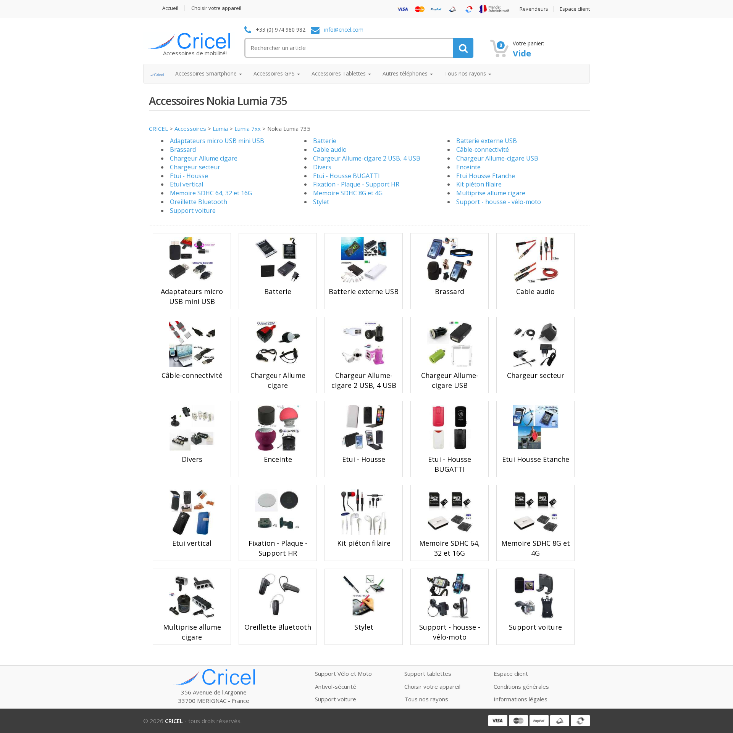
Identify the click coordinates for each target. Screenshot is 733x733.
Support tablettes (427, 673)
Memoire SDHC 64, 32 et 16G (211, 193)
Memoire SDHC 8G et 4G (348, 193)
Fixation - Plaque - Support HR (356, 184)
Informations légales (520, 699)
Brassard (183, 149)
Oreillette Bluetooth (198, 202)
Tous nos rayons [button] (466, 73)
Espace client (575, 9)
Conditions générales (521, 686)
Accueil (170, 8)
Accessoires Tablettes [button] (339, 73)
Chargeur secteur (195, 167)
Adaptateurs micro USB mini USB (217, 141)
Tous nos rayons (426, 699)
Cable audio (330, 149)
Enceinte (468, 167)
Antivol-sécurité (335, 686)
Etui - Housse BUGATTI (346, 176)
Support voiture (193, 210)
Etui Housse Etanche (485, 176)
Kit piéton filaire (479, 184)
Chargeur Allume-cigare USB (497, 158)
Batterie (324, 141)
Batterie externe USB (486, 141)
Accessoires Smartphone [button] (206, 73)
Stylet (321, 202)
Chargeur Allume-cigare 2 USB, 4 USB (366, 158)
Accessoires (190, 128)
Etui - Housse (189, 176)
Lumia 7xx (247, 128)
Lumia (220, 128)
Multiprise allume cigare (490, 193)
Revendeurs (534, 9)
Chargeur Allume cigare (203, 158)
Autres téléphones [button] (406, 73)
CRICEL (158, 128)
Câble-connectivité (482, 149)
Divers (322, 167)
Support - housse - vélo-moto (498, 202)
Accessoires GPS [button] (274, 73)
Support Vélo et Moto (343, 673)
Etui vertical (186, 184)
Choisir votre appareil (216, 8)
